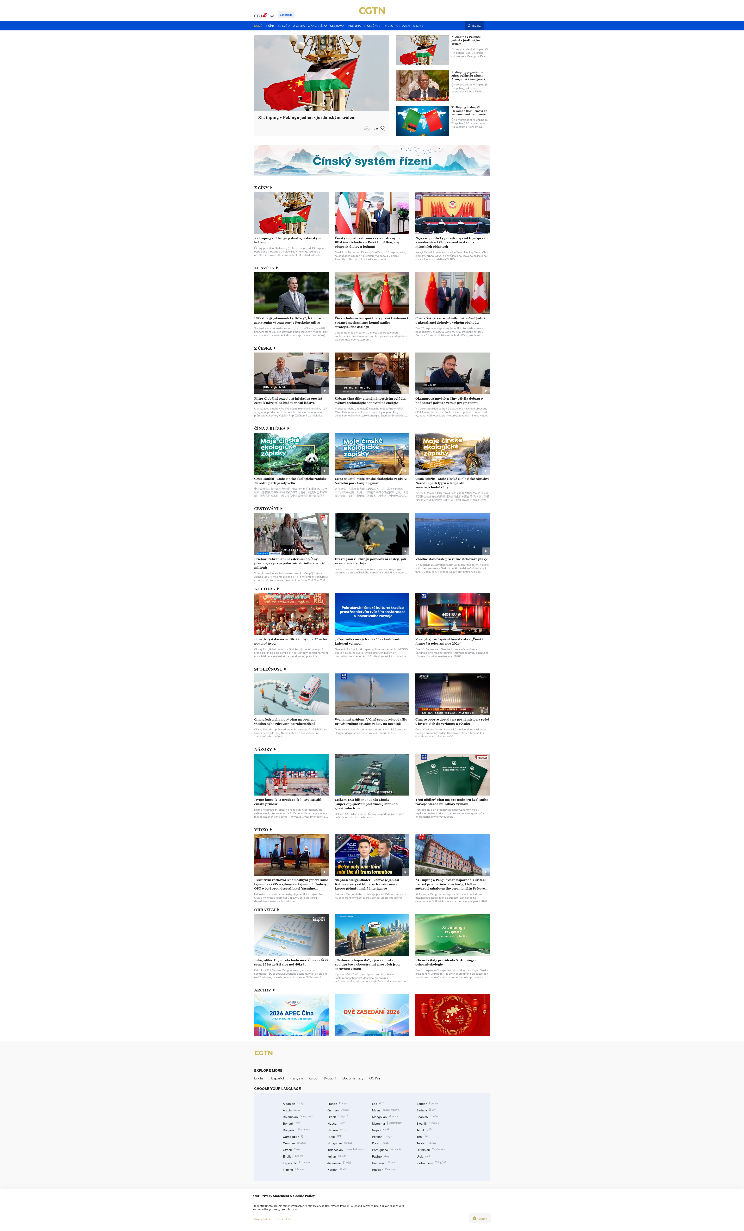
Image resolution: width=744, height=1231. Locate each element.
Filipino (293, 1170)
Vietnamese (432, 1163)
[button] (382, 128)
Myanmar (387, 1123)
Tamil (424, 1130)
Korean (337, 1170)
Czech (292, 1150)
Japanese (339, 1163)
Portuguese (386, 1150)
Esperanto (296, 1163)
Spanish (427, 1117)
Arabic (292, 1110)
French (337, 1104)
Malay (385, 1110)
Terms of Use (284, 1219)
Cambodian (293, 1137)
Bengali (291, 1123)
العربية (313, 1078)
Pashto (380, 1156)
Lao (378, 1104)
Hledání (476, 26)
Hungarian (339, 1143)
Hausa (336, 1123)
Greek (337, 1117)
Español (277, 1078)
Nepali (380, 1130)
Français (296, 1078)
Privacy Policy (261, 1219)
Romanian (384, 1163)
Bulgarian (296, 1130)
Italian (336, 1156)
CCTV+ (375, 1078)
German (338, 1110)
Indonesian (345, 1150)
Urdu (423, 1156)
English (259, 1078)
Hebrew (337, 1130)
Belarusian (298, 1117)
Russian (383, 1170)
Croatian (294, 1143)
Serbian (427, 1104)
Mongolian (385, 1117)
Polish (380, 1143)
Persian (382, 1137)
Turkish (426, 1143)
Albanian (293, 1104)
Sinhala (426, 1110)
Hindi (334, 1137)
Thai (423, 1137)
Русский (330, 1078)
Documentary (352, 1078)
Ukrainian (431, 1150)
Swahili (428, 1123)
